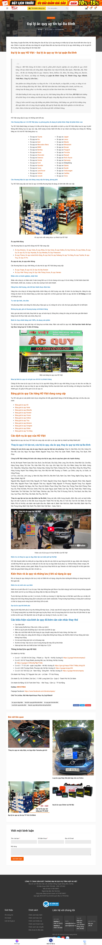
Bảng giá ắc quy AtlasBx (23, 410)
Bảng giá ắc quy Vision (23, 415)
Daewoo (40, 158)
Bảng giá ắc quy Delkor (23, 418)
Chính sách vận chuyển (36, 927)
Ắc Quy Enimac (70, 250)
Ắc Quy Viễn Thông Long (23, 272)
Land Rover (41, 171)
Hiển (41, 29)
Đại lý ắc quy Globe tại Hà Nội (63, 805)
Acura (39, 152)
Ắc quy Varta (31, 250)
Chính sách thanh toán (36, 924)
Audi (38, 142)
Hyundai (40, 165)
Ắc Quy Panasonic (54, 253)
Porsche (67, 152)
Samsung (67, 160)
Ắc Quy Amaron (20, 250)
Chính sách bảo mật (35, 918)
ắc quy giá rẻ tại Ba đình (51, 702)
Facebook (76, 705)
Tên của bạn (15, 838)
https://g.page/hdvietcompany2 (74, 658)
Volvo (66, 176)
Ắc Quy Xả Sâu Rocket (40, 270)
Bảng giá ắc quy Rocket (23, 413)
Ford (39, 163)
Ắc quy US (28, 270)
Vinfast (39, 173)
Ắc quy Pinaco (20, 255)
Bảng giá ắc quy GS (21, 405)
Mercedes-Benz (43, 145)
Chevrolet (40, 155)
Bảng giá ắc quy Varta (22, 407)
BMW (39, 147)
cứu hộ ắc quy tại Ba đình (19, 705)
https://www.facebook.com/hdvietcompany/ (40, 691)
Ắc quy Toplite (79, 255)
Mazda (66, 142)
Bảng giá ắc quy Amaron (23, 423)
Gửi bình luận (17, 859)
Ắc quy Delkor (59, 250)
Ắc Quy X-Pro (23, 258)
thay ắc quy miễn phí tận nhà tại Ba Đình (39, 705)
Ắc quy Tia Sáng (67, 255)
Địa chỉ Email (69, 838)
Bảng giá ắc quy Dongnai (23, 426)
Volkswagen (68, 171)
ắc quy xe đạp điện (17, 702)
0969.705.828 (58, 927)
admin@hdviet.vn (70, 925)
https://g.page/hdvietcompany (73, 671)
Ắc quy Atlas (40, 250)
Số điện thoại (43, 838)
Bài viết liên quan (16, 717)
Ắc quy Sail (47, 255)
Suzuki (66, 168)
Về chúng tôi (9, 915)
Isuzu (39, 168)
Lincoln (39, 176)
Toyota (39, 137)
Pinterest (88, 705)
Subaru (66, 165)
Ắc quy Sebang (56, 255)
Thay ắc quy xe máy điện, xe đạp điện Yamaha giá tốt (27, 750)
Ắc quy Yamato (56, 272)
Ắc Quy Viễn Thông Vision (41, 272)
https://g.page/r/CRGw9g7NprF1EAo (30, 663)
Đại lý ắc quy (51, 17)
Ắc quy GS (21, 253)
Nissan (66, 147)
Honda (39, 160)
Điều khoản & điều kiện (36, 930)
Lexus (66, 139)
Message (17, 943)
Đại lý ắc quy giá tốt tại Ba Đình (33, 702)
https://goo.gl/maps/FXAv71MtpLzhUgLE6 (70, 665)
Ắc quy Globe (80, 250)
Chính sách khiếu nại (35, 921)
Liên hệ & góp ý (10, 921)
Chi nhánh (8, 918)
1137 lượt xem (59, 29)
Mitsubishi (67, 145)
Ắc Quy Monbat (42, 253)
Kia (38, 139)
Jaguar (66, 137)
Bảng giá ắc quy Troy (22, 420)
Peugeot (67, 150)
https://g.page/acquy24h (64, 668)
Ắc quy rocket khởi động (34, 255)
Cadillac (66, 173)
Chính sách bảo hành (35, 915)
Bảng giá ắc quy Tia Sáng (23, 431)
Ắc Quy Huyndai (30, 253)
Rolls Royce (68, 158)
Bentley (40, 150)
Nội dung (14, 846)
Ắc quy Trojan (19, 270)
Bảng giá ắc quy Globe (22, 428)
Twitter (82, 705)
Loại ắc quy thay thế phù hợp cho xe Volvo (67, 778)
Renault (66, 155)
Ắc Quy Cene (49, 250)
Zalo (85, 944)
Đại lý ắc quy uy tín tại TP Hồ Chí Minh (22, 815)
